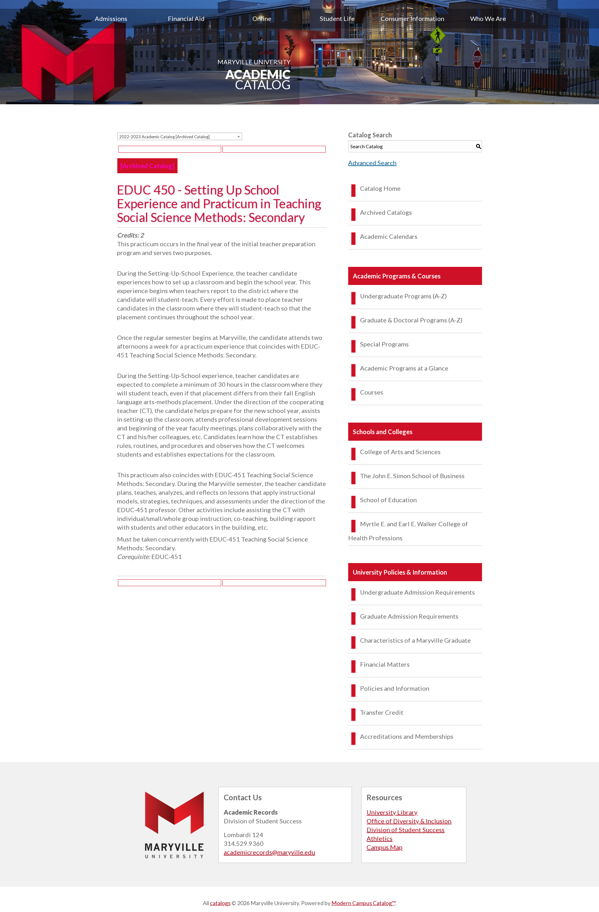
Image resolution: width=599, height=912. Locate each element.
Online (261, 18)
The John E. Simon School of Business (412, 475)
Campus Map (384, 847)
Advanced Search (372, 162)
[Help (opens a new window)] (273, 149)
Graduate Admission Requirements (409, 616)
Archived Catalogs (386, 212)
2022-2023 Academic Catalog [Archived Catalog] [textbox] (164, 136)
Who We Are (488, 18)
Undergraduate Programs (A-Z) (403, 296)
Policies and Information (394, 688)
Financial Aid (186, 18)
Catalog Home (380, 188)
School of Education (388, 499)
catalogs (220, 903)
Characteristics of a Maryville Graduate (415, 640)
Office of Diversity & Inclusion (409, 821)
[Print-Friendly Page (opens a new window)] (169, 149)
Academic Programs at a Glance (404, 368)
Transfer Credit (381, 712)
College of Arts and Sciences (400, 451)
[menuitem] (111, 18)
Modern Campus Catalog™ (363, 903)
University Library (392, 812)
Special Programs (384, 344)
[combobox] (179, 136)
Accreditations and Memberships (406, 736)
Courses (371, 392)
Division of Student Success (406, 829)
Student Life (337, 18)
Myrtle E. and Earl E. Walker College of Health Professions (408, 531)
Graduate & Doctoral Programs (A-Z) (411, 320)
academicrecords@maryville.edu (269, 852)
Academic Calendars (388, 236)
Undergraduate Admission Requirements (417, 592)
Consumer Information (412, 18)
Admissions (111, 18)
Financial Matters (385, 664)
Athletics (379, 838)
